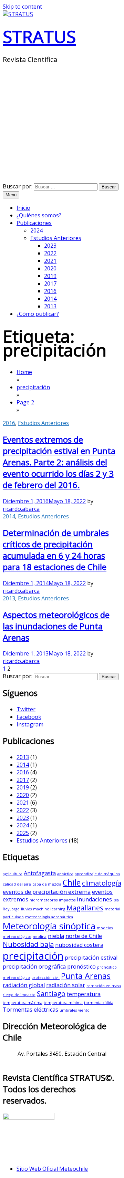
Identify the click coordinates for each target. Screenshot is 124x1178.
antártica (65, 873)
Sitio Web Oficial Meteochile (52, 1168)
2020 (50, 268)
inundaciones (94, 899)
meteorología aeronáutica (49, 916)
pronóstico (81, 966)
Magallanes (84, 907)
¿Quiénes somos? (39, 215)
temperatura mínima (63, 1002)
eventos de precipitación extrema (47, 892)
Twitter (26, 709)
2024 (36, 230)
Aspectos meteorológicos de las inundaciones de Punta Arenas (56, 626)
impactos (67, 900)
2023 (50, 245)
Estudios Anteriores (55, 238)
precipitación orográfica (34, 966)
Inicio (23, 207)
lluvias (26, 909)
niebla (56, 936)
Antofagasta (40, 873)
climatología (101, 883)
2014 (50, 298)
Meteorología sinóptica (49, 926)
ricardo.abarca (21, 509)
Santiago (51, 993)
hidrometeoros (44, 900)
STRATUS (39, 36)
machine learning (49, 909)
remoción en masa (103, 985)
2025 (23, 833)
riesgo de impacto (19, 994)
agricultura (12, 873)
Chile (72, 882)
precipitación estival (91, 957)
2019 (50, 276)
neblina (39, 936)
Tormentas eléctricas (30, 1009)
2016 (50, 291)
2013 (50, 306)
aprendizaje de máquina (97, 873)
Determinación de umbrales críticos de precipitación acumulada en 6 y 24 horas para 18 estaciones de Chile (56, 549)
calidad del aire (17, 884)
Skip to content (22, 6)
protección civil (45, 977)
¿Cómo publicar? (38, 314)
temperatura (84, 994)
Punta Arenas (86, 975)
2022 (50, 253)
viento (84, 1010)
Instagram (30, 724)
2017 (50, 283)
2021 (50, 261)
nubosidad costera (79, 945)
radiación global (24, 985)
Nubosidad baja (28, 944)
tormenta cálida (98, 1002)
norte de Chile (83, 936)
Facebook (29, 717)
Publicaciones (34, 223)
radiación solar (65, 985)
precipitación (33, 956)
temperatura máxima (22, 1002)
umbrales (68, 1010)
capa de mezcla (46, 884)
